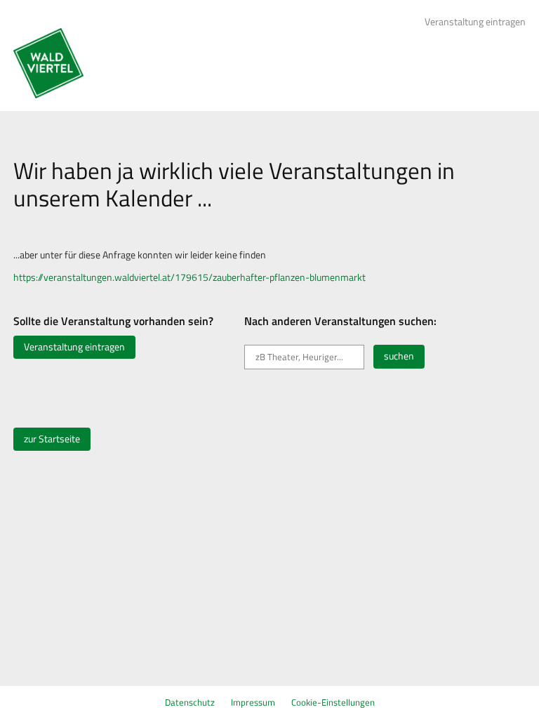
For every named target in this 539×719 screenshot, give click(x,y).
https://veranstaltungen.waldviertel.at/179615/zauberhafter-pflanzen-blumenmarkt (189, 277)
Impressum (253, 702)
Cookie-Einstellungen (333, 702)
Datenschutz (190, 702)
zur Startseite (52, 439)
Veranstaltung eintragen (475, 21)
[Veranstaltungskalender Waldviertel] (48, 63)
